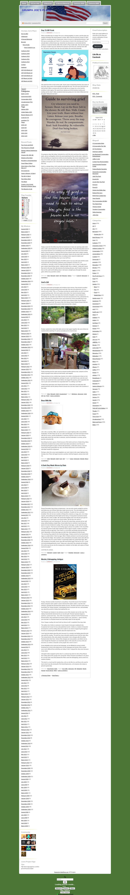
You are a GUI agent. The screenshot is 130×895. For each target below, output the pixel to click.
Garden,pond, (96, 298)
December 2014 (25, 603)
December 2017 (25, 504)
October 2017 (25, 509)
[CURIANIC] (23, 842)
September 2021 (25, 380)
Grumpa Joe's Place (36, 10)
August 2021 (24, 383)
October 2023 (25, 311)
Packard (43, 670)
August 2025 (24, 251)
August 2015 (24, 581)
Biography (53, 275)
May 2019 (24, 457)
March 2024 (24, 298)
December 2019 (25, 438)
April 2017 (24, 526)
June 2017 (24, 520)
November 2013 (25, 639)
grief (60, 275)
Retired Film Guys (97, 193)
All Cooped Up (25, 170)
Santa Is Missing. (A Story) (28, 173)
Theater (95, 411)
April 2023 (24, 328)
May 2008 (24, 820)
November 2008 (25, 804)
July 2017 (24, 518)
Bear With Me (46, 400)
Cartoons (95, 243)
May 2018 (24, 490)
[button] (53, 315)
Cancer (71, 458)
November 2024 (25, 276)
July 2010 (24, 749)
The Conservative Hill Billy (100, 201)
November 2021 (25, 375)
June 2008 (24, 817)
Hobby (94, 320)
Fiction (94, 273)
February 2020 (25, 432)
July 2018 (24, 485)
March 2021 (24, 397)
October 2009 (25, 773)
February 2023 (25, 333)
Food (62, 552)
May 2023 (24, 325)
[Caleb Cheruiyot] (28, 848)
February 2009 (25, 795)
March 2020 (24, 430)
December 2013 (25, 636)
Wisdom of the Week (26, 158)
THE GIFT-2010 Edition (99, 408)
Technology (96, 405)
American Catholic (98, 151)
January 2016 (25, 567)
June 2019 (24, 454)
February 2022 (25, 366)
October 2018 (25, 476)
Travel (94, 414)
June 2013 (24, 652)
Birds (95, 287)
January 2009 (25, 798)
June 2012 (24, 685)
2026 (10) (24, 125)
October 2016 (25, 542)
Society (95, 400)
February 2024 (25, 300)
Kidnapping (79, 668)
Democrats (96, 259)
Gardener (24, 67)
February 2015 (25, 597)
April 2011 (24, 724)
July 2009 (24, 782)
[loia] (33, 848)
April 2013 (24, 658)
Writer (94, 425)
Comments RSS (36, 23)
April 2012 (24, 691)
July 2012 (24, 683)
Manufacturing (96, 350)
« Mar (94, 135)
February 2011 (25, 729)
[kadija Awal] (23, 836)
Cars (94, 240)
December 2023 (25, 306)
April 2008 (24, 823)
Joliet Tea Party (97, 176)
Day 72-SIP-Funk (47, 30)
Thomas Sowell (97, 206)
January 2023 (25, 336)
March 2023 (24, 331)
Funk (60, 458)
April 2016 (24, 559)
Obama (95, 367)
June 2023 (24, 322)
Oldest (72, 888)
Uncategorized (63, 394)
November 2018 (25, 474)
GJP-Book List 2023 (26, 81)
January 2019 (25, 468)
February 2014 (25, 630)
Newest (66, 888)
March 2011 (24, 727)
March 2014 (24, 628)
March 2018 (24, 496)
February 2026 (25, 234)
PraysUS (95, 184)
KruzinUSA (96, 179)
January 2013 (25, 666)
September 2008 (25, 809)
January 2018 (25, 501)
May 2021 (24, 391)
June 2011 (24, 718)
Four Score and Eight (27, 145)
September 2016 (25, 545)
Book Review (50, 668)
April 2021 (24, 394)
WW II (55, 670)
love (45, 395)
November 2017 (25, 507)
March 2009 (24, 793)
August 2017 (24, 515)
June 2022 (24, 355)
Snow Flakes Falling (26, 163)
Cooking (55, 552)
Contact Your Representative (100, 161)
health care (96, 312)
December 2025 (25, 240)
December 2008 (25, 801)
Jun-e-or (95, 339)
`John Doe (95, 215)
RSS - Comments (97, 96)
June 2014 (24, 619)
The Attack (24, 181)
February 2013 (25, 663)
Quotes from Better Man (99, 190)
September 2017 (25, 512)
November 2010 (25, 738)
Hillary (94, 315)
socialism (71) (25, 120)
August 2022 (24, 350)
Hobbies (95, 317)
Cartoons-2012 (25, 62)
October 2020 (25, 410)
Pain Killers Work (26, 179)
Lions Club (96, 348)
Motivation (95, 356)
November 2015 (25, 573)
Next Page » (55, 675)
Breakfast (71, 552)
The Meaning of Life (26, 189)
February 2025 (25, 267)
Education (95, 265)
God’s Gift (45, 282)
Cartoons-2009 (94, 3)
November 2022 (25, 342)
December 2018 (25, 471)
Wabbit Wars (97, 295)
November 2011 (25, 705)
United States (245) (26, 112)
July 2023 (24, 320)
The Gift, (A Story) (26, 176)
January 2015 (25, 600)
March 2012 (24, 694)
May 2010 (24, 754)
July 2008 (24, 815)
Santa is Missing (97, 386)
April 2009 (24, 790)
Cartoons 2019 (79, 3)
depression (84, 275)
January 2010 (25, 765)
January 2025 (25, 270)
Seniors (69, 275)
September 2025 (25, 248)
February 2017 (25, 531)
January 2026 (25, 237)
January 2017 (25, 534)
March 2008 (24, 826)
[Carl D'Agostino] (33, 836)
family (57, 275)
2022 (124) (24, 136)
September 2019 (25, 446)
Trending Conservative (99, 209)
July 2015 (24, 584)
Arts (94, 229)
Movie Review (96, 359)
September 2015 (25, 578)
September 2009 (25, 776)
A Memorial (48, 3)
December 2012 (25, 669)
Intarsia (95, 334)
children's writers (97, 248)
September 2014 (25, 611)
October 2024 (25, 278)
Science (95, 394)
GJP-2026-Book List (26, 75)
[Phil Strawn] (23, 854)
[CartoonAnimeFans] (28, 842)
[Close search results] (65, 882)
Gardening (95, 301)
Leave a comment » (55, 395)
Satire (94, 392)
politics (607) (24, 105)
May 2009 (24, 787)
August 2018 (24, 482)
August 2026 (24, 229)
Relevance (59, 888)
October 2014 (25, 608)
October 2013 (25, 641)
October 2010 (25, 740)
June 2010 (24, 751)
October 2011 (25, 707)
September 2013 (25, 644)
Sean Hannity (96, 198)
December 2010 (25, 735)
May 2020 (24, 424)
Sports (94, 403)
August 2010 (24, 746)
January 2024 (25, 303)
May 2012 (24, 688)
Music (94, 361)
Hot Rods (95, 323)
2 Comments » (44, 460)
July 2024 (24, 287)
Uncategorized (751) (27, 102)
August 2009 (24, 779)
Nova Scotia (26, 45)
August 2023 (24, 317)
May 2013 (24, 655)
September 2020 (25, 413)
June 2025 (24, 256)
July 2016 (24, 551)
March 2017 (24, 529)
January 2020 (25, 435)
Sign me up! (97, 46)
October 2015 (25, 575)
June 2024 (24, 289)
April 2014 (24, 625)
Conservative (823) (26, 99)
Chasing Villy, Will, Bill (27, 155)
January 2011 (25, 732)
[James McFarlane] (23, 848)
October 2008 (25, 806)
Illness (86, 458)
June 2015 (24, 586)
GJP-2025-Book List (26, 73)
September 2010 (25, 743)
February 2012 (25, 696)
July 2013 (24, 650)
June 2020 (24, 421)
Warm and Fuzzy (97, 422)
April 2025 (24, 262)
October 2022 (25, 344)
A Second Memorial (62, 3)
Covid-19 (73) (25, 117)
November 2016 (25, 540)
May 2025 (24, 259)
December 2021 (25, 372)
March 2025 (24, 265)
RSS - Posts (96, 93)
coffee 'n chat (96, 159)
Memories (64, 275)
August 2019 (24, 449)
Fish (95, 289)
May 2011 (24, 721)
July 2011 (24, 716)
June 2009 (24, 784)
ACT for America (97, 149)
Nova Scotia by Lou (29, 47)
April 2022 (24, 361)
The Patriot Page (97, 204)
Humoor (95, 326)
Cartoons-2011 (25, 59)
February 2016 (25, 564)
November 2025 (25, 243)
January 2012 (25, 699)
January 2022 (25, 369)
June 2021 (24, 388)
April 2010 (24, 757)
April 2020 (24, 427)
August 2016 (24, 548)
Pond (95, 292)
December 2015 (25, 570)
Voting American (97, 212)
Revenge (95, 383)
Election (95, 267)
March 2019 (24, 463)
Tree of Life (96, 416)
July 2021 (24, 386)
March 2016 (24, 562)
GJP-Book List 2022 (26, 78)
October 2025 (25, 245)
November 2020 (25, 408)
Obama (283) (25, 109)
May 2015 (24, 589)
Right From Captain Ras (99, 195)
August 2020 (24, 416)
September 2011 (25, 710)
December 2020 (25, 405)
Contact (23, 64)
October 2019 (25, 443)
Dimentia (82, 458)
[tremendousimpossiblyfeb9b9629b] (28, 836)
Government (96, 306)
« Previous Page (45, 675)
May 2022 (24, 358)
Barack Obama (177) (27, 115)
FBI (75, 668)
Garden (95, 284)
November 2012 (25, 672)
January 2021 (25, 402)
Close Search (65, 892)
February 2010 (25, 762)
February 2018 (25, 498)
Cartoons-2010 (25, 56)
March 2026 (24, 232)
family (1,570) (25, 94)
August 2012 (24, 680)
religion (95, 375)
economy (95, 262)
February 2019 (25, 465)
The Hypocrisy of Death (27, 148)
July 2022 (24, 353)
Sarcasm (95, 389)
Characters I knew (97, 245)
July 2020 (24, 419)
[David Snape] (33, 842)
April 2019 (24, 460)
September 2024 (25, 281)
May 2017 (24, 523)
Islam (94, 337)
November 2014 (25, 606)
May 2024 (24, 292)
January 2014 (25, 633)
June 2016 (24, 553)
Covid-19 (79, 275)
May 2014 (24, 622)
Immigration (96, 331)
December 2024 (25, 273)
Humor (94, 328)
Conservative (96, 251)
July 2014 (24, 617)
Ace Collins (65, 668)
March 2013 (24, 661)
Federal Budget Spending (100, 169)
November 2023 (25, 309)
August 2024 (24, 284)
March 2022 (24, 364)
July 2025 (24, 254)
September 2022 (25, 347)
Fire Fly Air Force (97, 276)
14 (102, 126)
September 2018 (25, 479)
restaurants (96, 381)
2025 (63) (24, 127)
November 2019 (25, 441)
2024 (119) (24, 130)
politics (94, 370)
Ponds (94, 372)
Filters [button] (67, 886)
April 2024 (24, 295)
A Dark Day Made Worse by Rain (53, 465)
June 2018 (24, 487)
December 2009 (25, 768)
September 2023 (25, 314)
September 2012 (25, 677)
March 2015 (24, 595)
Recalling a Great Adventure (29, 160)
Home (24, 3)
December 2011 (25, 702)
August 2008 (24, 812)
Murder (84, 668)
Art (93, 226)
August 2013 (24, 647)
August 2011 (24, 713)
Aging (48, 275)
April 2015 (24, 592)
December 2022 (25, 339)
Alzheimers (74, 394)
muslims (95, 364)
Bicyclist (23, 42)
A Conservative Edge (98, 143)
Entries (27, 23)
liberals (95, 345)
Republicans (96, 378)
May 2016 (24, 556)
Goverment (96, 304)
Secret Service (49, 670)
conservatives (96, 254)
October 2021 (25, 377)
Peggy (47, 395)
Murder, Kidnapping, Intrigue (52, 559)
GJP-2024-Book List (26, 70)
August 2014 (24, 614)
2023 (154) (24, 133)
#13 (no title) (35, 3)
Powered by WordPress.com (61, 872)
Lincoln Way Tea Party (99, 182)
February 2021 (25, 399)
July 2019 (24, 452)
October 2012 (25, 674)
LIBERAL (95, 342)
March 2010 (24, 760)
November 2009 (25, 771)
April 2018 (24, 493)
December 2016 (25, 537)
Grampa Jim (97, 234)
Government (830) (26, 96)
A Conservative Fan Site (99, 146)
